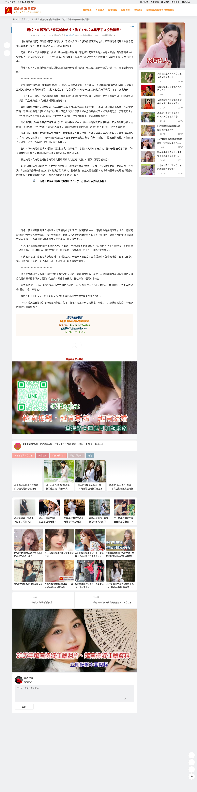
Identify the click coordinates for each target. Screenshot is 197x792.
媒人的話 (165, 2)
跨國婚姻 (175, 2)
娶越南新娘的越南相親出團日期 (28, 584)
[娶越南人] (162, 45)
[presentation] (119, 504)
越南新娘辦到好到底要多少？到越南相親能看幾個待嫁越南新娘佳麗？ (169, 116)
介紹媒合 (100, 10)
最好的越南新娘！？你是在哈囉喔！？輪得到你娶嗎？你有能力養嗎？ (89, 556)
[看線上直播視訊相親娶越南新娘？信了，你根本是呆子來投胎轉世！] (74, 202)
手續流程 (125, 10)
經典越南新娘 (86, 35)
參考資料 (155, 2)
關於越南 (144, 2)
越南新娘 (87, 10)
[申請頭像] (131, 679)
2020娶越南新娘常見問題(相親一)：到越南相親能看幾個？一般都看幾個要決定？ (120, 587)
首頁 (17, 19)
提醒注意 (138, 10)
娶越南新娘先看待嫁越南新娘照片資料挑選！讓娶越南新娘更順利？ (169, 103)
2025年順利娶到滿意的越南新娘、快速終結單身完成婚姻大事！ (169, 143)
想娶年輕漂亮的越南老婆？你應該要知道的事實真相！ (49, 521)
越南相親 (112, 10)
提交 (24, 706)
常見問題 (186, 2)
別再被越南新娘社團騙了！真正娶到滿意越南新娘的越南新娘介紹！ (121, 488)
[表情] (129, 699)
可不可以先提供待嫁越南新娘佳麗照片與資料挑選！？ (58, 488)
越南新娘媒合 (61, 444)
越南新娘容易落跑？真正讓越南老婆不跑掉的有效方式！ (24, 521)
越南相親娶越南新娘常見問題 (160, 10)
